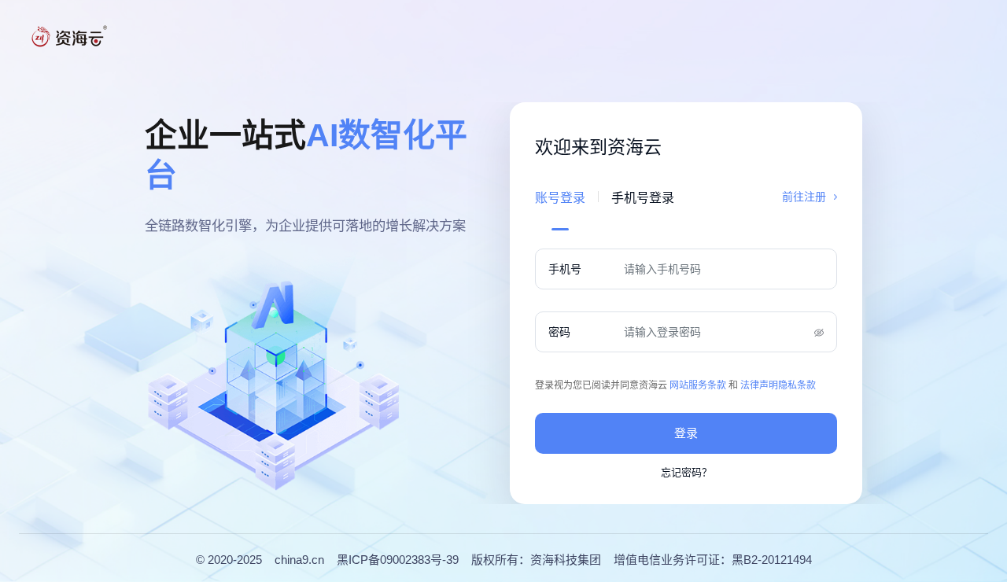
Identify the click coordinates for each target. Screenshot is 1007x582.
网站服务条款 (697, 385)
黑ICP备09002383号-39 (398, 559)
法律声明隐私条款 (778, 385)
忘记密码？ (686, 472)
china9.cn (299, 559)
